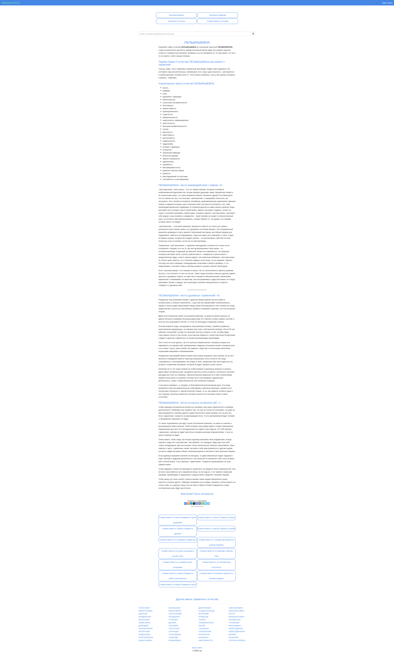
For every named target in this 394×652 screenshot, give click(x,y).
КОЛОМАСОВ (235, 619)
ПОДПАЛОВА (144, 634)
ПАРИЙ (202, 625)
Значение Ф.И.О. (11, 2)
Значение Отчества (176, 21)
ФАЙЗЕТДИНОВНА (237, 631)
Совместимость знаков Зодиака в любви (216, 528)
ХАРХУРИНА (174, 628)
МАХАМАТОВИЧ (146, 628)
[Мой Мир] (191, 503)
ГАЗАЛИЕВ (173, 625)
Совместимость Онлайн (217, 21)
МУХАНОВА (204, 613)
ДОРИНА (172, 622)
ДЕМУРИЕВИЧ (205, 607)
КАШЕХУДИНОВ (236, 628)
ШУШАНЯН (233, 637)
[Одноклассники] (188, 503)
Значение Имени (176, 15)
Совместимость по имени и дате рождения (177, 564)
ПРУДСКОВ (203, 616)
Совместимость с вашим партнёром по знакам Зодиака (216, 542)
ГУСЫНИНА (204, 628)
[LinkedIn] (197, 503)
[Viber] (200, 503)
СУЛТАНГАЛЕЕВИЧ (237, 640)
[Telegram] (208, 503)
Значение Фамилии (217, 15)
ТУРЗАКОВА (234, 622)
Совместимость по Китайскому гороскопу (216, 564)
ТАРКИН (202, 619)
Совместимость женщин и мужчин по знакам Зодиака (216, 576)
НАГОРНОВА (144, 631)
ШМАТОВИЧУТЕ (206, 640)
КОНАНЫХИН (174, 607)
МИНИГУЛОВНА (146, 610)
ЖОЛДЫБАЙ (174, 616)
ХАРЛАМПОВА (205, 631)
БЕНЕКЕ (232, 634)
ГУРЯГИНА (173, 619)
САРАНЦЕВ (174, 631)
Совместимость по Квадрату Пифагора (178, 540)
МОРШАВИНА (235, 625)
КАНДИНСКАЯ (145, 616)
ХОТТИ (232, 613)
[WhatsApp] (203, 503)
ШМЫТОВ (143, 613)
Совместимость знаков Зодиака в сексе (177, 584)
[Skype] (205, 503)
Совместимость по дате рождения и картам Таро (177, 553)
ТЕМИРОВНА (144, 622)
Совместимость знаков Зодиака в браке (216, 517)
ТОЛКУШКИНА (175, 634)
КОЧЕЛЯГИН (204, 634)
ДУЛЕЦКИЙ (143, 625)
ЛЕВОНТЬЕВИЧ (145, 640)
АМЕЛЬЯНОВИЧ (236, 607)
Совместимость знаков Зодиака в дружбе (177, 531)
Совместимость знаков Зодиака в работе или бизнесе (177, 576)
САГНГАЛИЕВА (175, 613)
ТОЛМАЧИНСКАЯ (206, 622)
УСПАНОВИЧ (144, 607)
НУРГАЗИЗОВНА (146, 637)
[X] (194, 503)
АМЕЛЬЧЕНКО (175, 610)
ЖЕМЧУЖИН (144, 619)
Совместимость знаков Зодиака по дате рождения (177, 520)
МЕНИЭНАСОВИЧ (237, 616)
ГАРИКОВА (173, 637)
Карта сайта (387, 2)
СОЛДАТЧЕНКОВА (207, 610)
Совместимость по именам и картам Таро (216, 553)
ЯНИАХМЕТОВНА (236, 610)
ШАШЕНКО (203, 637)
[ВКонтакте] (185, 503)
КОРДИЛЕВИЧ (175, 640)
